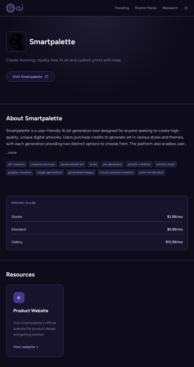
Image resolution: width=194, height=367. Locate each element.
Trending (122, 8)
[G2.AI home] (15, 8)
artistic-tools (166, 164)
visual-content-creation (116, 172)
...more (11, 152)
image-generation (49, 172)
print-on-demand (151, 172)
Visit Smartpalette (27, 77)
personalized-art (72, 164)
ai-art (93, 164)
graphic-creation (19, 172)
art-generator (112, 164)
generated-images (81, 172)
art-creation (16, 164)
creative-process (43, 164)
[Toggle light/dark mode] (186, 8)
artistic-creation (139, 164)
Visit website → (25, 347)
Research (170, 8)
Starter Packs (146, 8)
